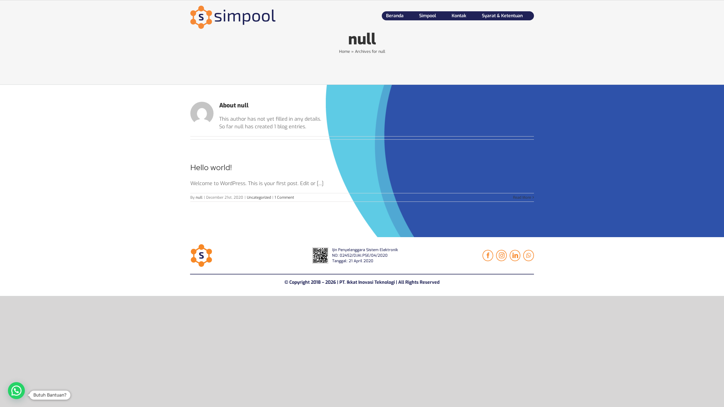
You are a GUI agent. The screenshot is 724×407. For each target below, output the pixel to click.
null (199, 197)
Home (344, 51)
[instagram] (501, 255)
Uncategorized (259, 197)
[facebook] (487, 255)
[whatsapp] (528, 255)
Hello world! (211, 167)
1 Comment (284, 197)
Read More (522, 197)
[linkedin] (515, 255)
